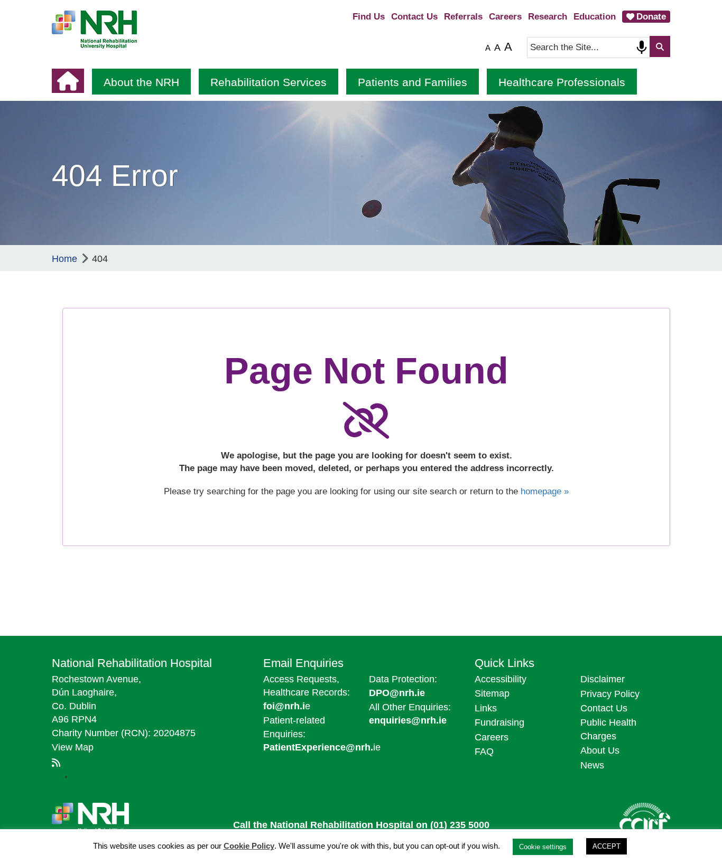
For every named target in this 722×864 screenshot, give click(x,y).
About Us (599, 750)
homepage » (545, 491)
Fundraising (499, 722)
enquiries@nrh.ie (408, 720)
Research (547, 17)
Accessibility (500, 679)
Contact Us (414, 17)
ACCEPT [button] (607, 846)
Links (486, 708)
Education (594, 17)
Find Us (369, 17)
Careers (505, 17)
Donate (651, 17)
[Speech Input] (641, 47)
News (592, 765)
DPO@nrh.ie (397, 693)
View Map (73, 747)
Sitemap (492, 693)
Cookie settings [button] (543, 847)
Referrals (463, 17)
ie (322, 747)
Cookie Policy (249, 845)
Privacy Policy (610, 694)
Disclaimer (602, 679)
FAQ (484, 751)
